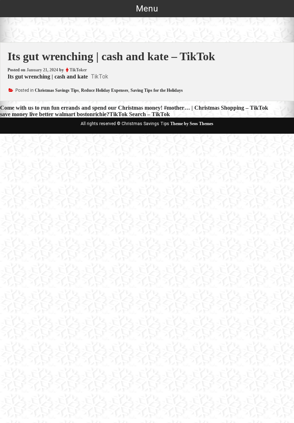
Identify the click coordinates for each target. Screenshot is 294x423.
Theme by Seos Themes (191, 123)
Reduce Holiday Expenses (104, 90)
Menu (147, 9)
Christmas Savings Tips (57, 90)
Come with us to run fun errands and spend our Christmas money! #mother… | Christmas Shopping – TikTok (134, 108)
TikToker (78, 69)
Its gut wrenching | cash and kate (48, 76)
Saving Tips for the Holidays (157, 90)
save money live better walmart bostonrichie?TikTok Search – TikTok (85, 114)
